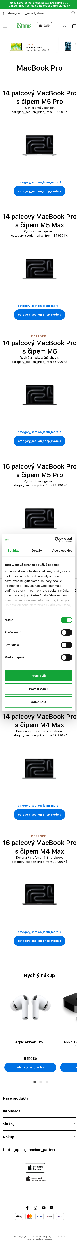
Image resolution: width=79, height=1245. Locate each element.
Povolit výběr (38, 689)
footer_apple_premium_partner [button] (29, 1150)
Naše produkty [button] (15, 1098)
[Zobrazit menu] (5, 26)
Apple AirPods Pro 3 (30, 1042)
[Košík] (74, 24)
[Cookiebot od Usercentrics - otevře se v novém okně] (55, 539)
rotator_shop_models (30, 1067)
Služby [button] (8, 1124)
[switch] (66, 632)
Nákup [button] (8, 1137)
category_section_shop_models (39, 191)
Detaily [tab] (37, 550)
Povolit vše (38, 675)
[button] (4, 4)
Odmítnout (38, 702)
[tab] (34, 1082)
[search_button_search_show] (73, 13)
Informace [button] (12, 1111)
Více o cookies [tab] (62, 550)
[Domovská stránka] (34, 26)
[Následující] (75, 44)
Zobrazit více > (60, 5)
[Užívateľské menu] (64, 26)
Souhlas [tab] (13, 550)
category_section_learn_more (38, 182)
